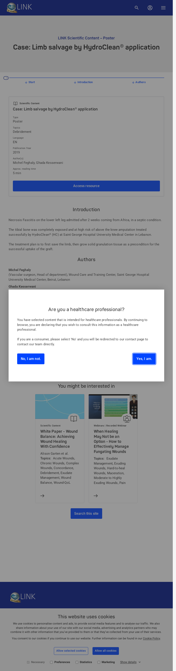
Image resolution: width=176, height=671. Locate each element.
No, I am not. (31, 359)
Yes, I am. (144, 359)
